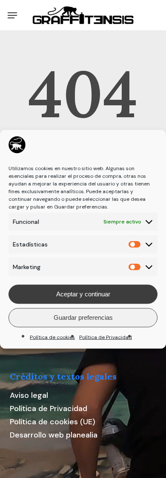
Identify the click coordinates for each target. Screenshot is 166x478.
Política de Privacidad (105, 336)
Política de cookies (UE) (52, 422)
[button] (12, 15)
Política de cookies (52, 336)
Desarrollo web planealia (53, 435)
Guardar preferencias (83, 317)
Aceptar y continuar (83, 294)
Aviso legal (29, 395)
